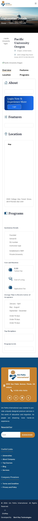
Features (24, 70)
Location (6, 75)
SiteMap (5, 514)
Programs (24, 75)
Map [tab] (9, 144)
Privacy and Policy (10, 487)
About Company (9, 459)
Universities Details (17, 23)
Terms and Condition (11, 484)
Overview (6, 70)
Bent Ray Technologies (22, 517)
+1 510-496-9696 (20, 391)
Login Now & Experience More (17, 100)
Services (6, 470)
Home (3, 23)
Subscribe (27, 435)
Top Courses (7, 463)
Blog (4, 466)
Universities (7, 456)
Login (14, 107)
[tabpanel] (19, 173)
